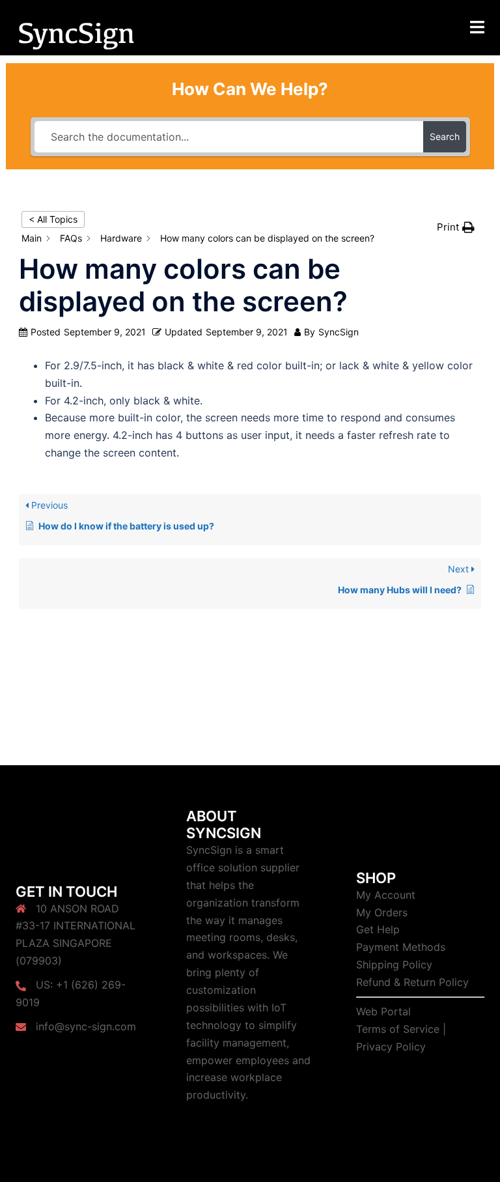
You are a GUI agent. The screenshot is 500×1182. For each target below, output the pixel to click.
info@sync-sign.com (86, 1026)
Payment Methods (400, 946)
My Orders (382, 912)
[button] (456, 227)
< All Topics (53, 219)
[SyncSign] (76, 34)
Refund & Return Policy (412, 982)
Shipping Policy (394, 964)
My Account (385, 894)
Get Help (378, 929)
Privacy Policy (391, 1046)
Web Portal (383, 1011)
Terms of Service (397, 1028)
